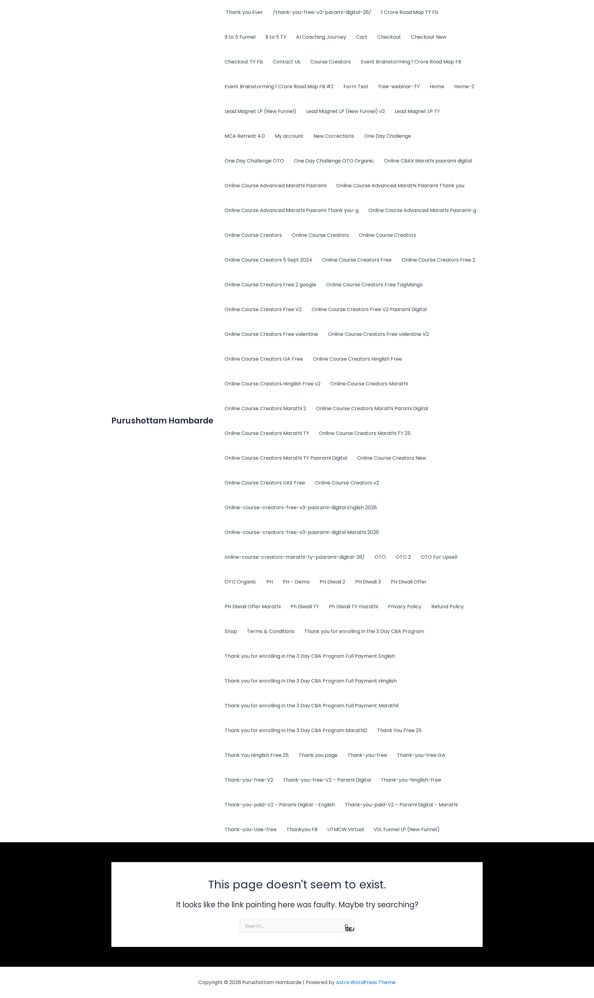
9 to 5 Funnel (240, 37)
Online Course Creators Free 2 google (270, 284)
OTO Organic (240, 581)
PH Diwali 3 (368, 581)
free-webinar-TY (399, 86)
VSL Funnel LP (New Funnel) (407, 829)
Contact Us (286, 61)
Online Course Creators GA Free (264, 358)
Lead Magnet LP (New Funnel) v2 (345, 111)
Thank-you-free (367, 755)
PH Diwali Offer (409, 581)
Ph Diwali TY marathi (353, 606)
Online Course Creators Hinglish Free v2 (273, 383)
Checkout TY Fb (244, 61)
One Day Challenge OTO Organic (334, 160)
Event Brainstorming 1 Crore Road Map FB (411, 61)
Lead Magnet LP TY (417, 111)
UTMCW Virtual (345, 829)
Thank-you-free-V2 (249, 779)
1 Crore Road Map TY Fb (409, 12)
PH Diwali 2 (332, 581)
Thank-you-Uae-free (251, 829)
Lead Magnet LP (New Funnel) (260, 111)
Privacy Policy (404, 606)
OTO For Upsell (439, 557)
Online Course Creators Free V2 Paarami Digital (369, 309)
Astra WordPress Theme (366, 982)
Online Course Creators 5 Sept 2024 (268, 259)
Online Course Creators (253, 235)
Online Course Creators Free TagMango (374, 284)
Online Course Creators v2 (347, 482)
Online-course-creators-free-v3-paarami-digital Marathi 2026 (302, 532)
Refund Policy (447, 606)
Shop (231, 631)
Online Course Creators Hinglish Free (357, 358)
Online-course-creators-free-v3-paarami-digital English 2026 (301, 507)
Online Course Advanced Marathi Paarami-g (422, 210)
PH (269, 581)
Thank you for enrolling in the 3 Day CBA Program (364, 631)
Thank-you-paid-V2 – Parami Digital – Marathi (401, 804)
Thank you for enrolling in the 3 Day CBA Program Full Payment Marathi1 (312, 705)
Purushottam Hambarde (162, 420)
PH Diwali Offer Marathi (253, 606)
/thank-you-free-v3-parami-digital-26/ (322, 12)
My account (289, 136)
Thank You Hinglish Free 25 (257, 755)
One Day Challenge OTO (254, 160)
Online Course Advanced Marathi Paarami (275, 185)
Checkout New (428, 37)
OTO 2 (403, 557)
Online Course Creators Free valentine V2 (378, 334)
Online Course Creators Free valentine (271, 334)
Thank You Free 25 (399, 730)
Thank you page (318, 755)
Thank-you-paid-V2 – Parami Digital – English (280, 804)
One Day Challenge (387, 136)
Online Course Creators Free (357, 259)
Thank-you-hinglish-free (411, 779)
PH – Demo (296, 581)
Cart (361, 37)
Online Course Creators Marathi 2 (265, 408)
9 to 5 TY (275, 37)
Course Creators (330, 61)
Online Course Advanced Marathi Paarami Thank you (400, 185)
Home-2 (464, 86)
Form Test (355, 86)
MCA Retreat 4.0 (245, 136)
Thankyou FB (301, 829)
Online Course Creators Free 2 (438, 259)
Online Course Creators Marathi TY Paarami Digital (286, 458)
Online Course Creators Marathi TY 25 (365, 433)
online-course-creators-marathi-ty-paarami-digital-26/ (295, 557)
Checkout (389, 37)
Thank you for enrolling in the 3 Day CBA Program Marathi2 (296, 730)
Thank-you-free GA (421, 755)
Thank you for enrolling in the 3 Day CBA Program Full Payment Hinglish (311, 680)
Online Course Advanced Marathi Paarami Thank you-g (292, 210)
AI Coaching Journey (321, 37)
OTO (380, 557)
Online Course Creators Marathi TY (267, 433)
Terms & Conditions (271, 631)
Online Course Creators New (391, 458)
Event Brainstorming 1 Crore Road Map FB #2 (279, 86)
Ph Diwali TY (305, 606)
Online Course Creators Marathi (369, 383)
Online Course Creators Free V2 (263, 309)
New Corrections (333, 136)
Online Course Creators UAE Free (265, 482)
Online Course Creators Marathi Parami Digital (372, 408)
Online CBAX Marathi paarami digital (428, 160)
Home (437, 86)
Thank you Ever (244, 12)
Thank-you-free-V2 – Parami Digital (327, 779)
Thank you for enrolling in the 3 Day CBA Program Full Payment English (310, 656)
